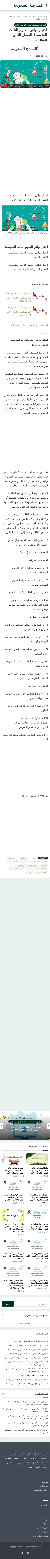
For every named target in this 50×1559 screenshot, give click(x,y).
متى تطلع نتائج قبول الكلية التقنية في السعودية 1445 (25, 1384)
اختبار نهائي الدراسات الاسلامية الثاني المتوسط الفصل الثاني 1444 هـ (14, 1170)
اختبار (45, 195)
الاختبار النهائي (33, 865)
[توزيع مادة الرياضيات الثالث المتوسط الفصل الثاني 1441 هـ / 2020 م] (13, 1245)
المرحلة (44, 1463)
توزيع (45, 1467)
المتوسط (8, 1458)
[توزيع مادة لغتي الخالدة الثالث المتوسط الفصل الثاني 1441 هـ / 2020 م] (37, 1215)
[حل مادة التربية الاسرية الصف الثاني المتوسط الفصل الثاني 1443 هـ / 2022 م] (37, 1186)
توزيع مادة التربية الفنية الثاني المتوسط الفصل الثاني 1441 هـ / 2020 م (37, 1256)
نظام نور (44, 1482)
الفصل (25, 1458)
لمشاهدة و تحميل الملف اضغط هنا (28, 325)
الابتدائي (36, 1454)
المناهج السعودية (23, 269)
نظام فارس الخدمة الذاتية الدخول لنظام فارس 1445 (25, 1379)
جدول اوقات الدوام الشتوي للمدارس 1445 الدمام (27, 1349)
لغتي (31, 1467)
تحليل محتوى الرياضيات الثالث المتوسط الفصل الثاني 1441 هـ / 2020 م (38, 1283)
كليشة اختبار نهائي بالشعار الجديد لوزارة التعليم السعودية (24, 1358)
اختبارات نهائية (12, 861)
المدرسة (21, 678)
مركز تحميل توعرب (40, 1536)
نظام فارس (43, 1486)
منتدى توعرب (43, 1532)
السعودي (44, 1458)
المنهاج (35, 1463)
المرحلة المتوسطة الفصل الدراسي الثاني (30, 25)
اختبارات (24, 861)
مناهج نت (44, 1524)
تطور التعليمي (42, 1528)
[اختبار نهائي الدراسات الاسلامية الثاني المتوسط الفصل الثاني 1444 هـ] (13, 1159)
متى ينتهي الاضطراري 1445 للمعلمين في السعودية (26, 1345)
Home (43, 16)
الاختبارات (21, 865)
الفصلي (16, 1458)
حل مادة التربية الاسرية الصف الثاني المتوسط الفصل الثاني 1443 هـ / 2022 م (39, 1198)
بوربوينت (18, 1463)
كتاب (38, 1467)
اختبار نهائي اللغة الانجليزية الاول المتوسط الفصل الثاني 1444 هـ (25, 1128)
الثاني (21, 1454)
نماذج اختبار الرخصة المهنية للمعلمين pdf (30, 1341)
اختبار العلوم (23, 858)
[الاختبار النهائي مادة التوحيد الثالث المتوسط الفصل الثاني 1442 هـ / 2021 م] (13, 1186)
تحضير (9, 1463)
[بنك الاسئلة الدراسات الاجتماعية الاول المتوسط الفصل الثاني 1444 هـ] (37, 1159)
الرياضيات (12, 1454)
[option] (25, 1125)
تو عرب (45, 1519)
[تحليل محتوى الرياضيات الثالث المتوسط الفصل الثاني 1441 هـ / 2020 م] (37, 1272)
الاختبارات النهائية (41, 869)
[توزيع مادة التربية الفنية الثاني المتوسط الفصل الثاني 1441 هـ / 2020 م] (37, 1245)
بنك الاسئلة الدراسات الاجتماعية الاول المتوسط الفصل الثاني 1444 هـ (38, 1170)
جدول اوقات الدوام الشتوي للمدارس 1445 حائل (27, 1353)
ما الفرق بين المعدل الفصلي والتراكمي (31, 1375)
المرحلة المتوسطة (32, 16)
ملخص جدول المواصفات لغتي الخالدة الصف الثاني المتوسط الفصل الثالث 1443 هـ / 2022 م (14, 1228)
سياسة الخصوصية (41, 1490)
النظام (27, 1463)
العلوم (30, 195)
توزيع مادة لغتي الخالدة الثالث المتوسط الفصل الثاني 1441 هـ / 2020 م (38, 1226)
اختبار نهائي (11, 858)
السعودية (34, 1458)
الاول (28, 1454)
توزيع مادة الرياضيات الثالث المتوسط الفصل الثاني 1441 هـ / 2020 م (13, 1256)
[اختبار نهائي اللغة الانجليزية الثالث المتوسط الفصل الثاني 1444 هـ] (40, 296)
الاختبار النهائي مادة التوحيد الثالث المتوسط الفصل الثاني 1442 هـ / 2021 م (14, 1197)
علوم (29, 872)
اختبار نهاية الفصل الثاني (38, 861)
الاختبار (44, 865)
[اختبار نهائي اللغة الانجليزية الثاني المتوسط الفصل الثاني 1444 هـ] (40, 310)
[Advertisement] (25, 115)
